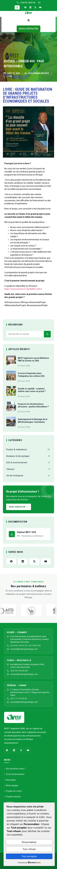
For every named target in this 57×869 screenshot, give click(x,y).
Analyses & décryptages (27, 456)
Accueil (9, 61)
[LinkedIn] (30, 7)
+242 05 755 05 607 (19, 671)
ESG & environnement (27, 462)
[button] (28, 20)
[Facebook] (25, 7)
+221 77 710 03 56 (18, 698)
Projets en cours (14, 791)
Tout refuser (29, 849)
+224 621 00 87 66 (27, 2)
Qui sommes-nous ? (15, 768)
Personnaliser (29, 842)
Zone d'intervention (15, 774)
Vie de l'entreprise (27, 475)
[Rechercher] (47, 334)
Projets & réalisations (27, 449)
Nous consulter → (18, 507)
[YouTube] (40, 7)
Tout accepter (29, 856)
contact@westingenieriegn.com (24, 649)
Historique (11, 780)
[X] (35, 7)
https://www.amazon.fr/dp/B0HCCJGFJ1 (23, 289)
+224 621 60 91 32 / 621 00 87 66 (25, 645)
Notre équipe (12, 785)
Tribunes (27, 469)
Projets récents (13, 796)
